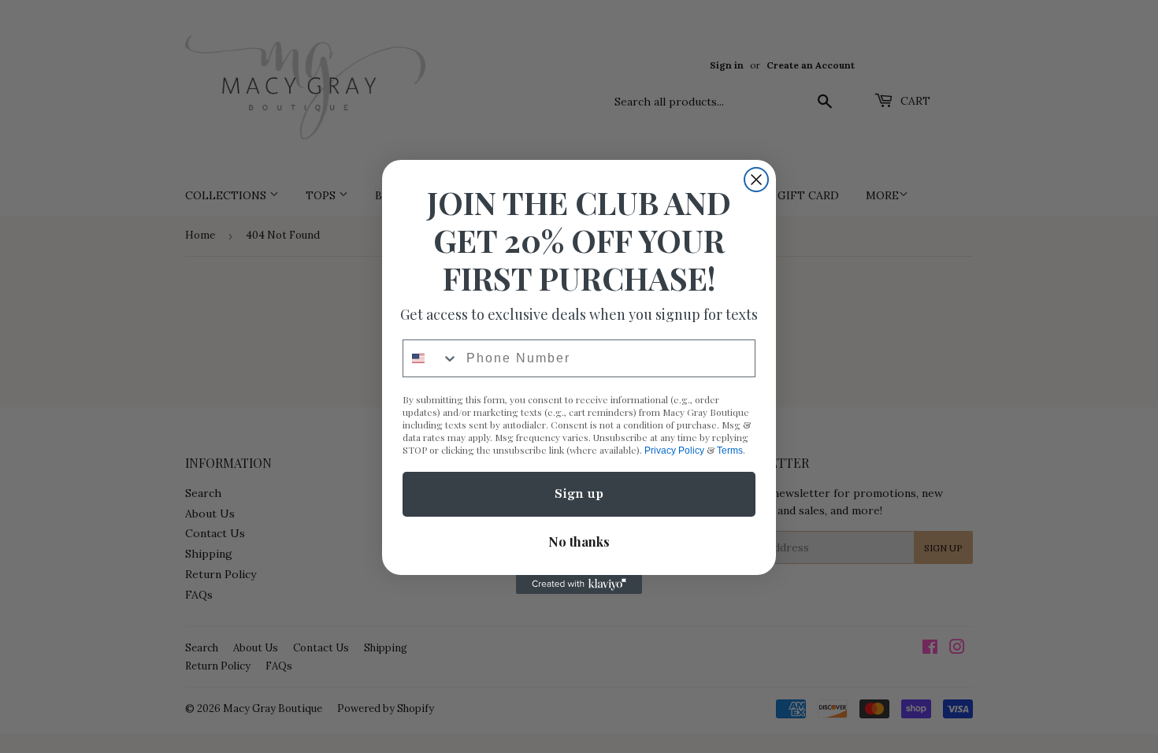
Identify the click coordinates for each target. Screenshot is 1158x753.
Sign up (579, 494)
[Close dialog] (756, 179)
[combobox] (430, 358)
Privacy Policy (674, 450)
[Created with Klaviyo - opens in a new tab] (579, 584)
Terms (730, 450)
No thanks (579, 541)
